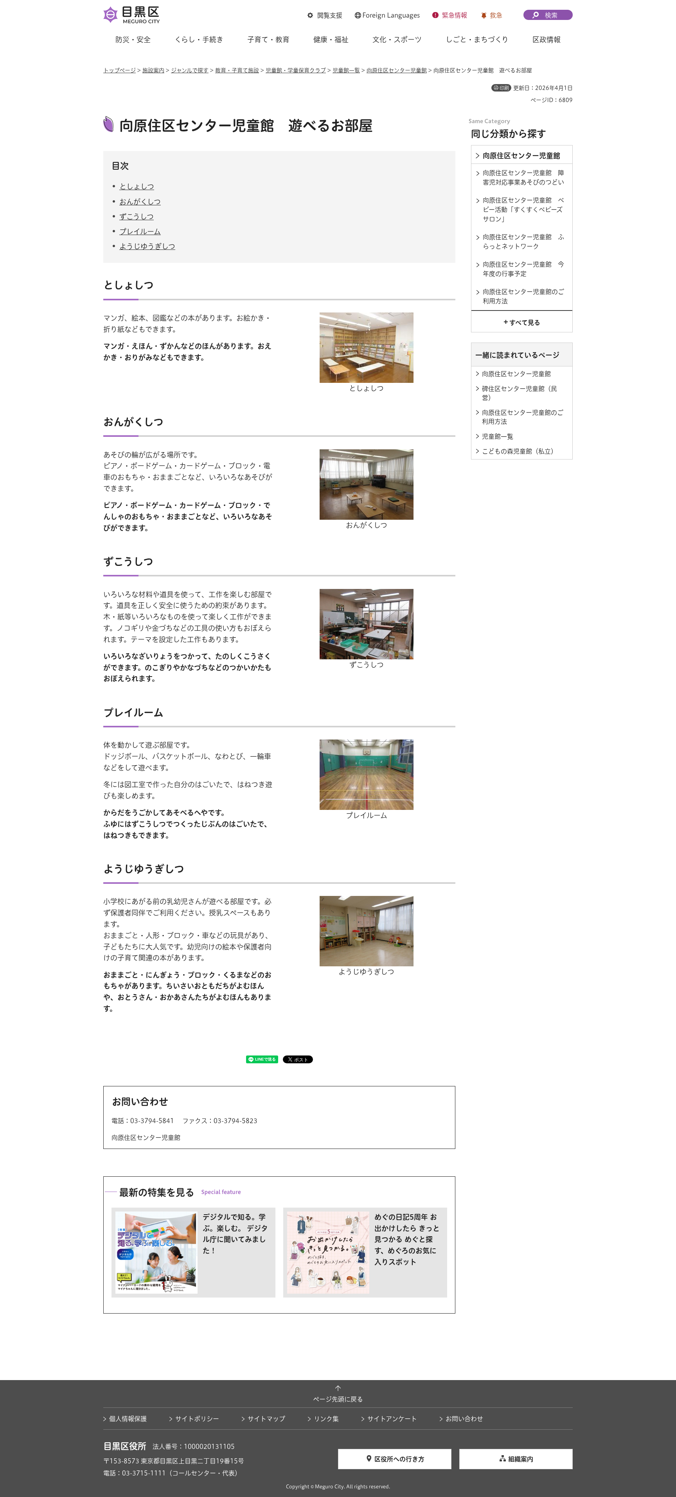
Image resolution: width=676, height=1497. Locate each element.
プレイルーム (140, 231)
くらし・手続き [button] (198, 39)
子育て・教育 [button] (268, 39)
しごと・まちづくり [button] (477, 39)
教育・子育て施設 (237, 70)
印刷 (504, 88)
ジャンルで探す (190, 70)
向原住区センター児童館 (397, 70)
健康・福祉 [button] (331, 39)
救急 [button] (496, 15)
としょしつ (136, 186)
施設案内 (153, 70)
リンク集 (326, 1419)
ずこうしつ (136, 216)
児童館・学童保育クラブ (296, 70)
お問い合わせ (464, 1419)
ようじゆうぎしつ (147, 246)
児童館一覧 (346, 70)
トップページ (119, 70)
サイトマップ (266, 1419)
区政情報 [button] (546, 39)
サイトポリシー (197, 1419)
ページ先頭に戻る (338, 1399)
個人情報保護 (128, 1419)
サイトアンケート (392, 1419)
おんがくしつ (140, 201)
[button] (325, 15)
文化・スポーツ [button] (397, 39)
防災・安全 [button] (133, 39)
